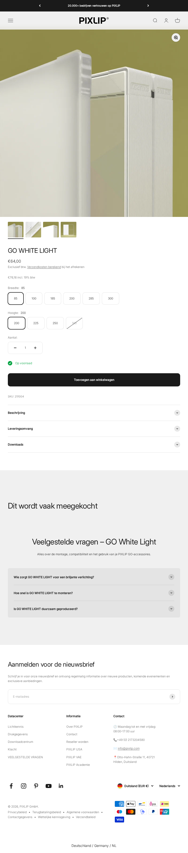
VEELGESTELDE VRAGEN (25, 757)
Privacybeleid (17, 812)
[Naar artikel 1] (16, 230)
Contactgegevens (20, 817)
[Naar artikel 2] (33, 230)
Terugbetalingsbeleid (46, 812)
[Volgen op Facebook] (11, 786)
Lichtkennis (16, 726)
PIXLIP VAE (74, 757)
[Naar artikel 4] (68, 230)
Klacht (12, 749)
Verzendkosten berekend (44, 267)
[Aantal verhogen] (35, 348)
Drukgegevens (18, 734)
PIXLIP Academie (78, 765)
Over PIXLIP (74, 726)
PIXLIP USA (74, 749)
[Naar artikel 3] (51, 230)
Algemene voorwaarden (83, 812)
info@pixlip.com (129, 748)
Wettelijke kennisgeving (54, 817)
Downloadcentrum (20, 742)
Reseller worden (77, 742)
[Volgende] (148, 5)
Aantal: (12, 337)
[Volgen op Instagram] (23, 786)
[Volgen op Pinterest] (36, 786)
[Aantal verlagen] (15, 348)
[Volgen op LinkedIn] (61, 786)
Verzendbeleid (85, 817)
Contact (71, 734)
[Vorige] (40, 5)
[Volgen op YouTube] (48, 786)
